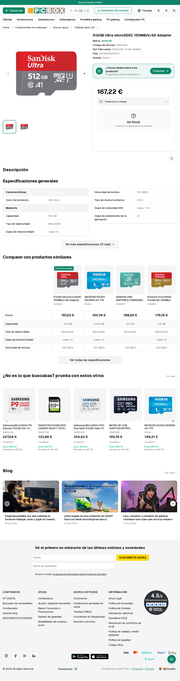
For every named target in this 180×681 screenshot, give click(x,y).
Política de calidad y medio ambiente (124, 633)
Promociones (25, 19)
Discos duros (61, 27)
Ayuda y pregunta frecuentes (54, 603)
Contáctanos (45, 598)
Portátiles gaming (91, 19)
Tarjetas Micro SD (85, 27)
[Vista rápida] (58, 290)
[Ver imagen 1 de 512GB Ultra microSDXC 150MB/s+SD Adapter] (9, 126)
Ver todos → (171, 472)
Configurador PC (134, 19)
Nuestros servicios (84, 621)
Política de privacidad (121, 603)
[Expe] (75, 669)
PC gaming (113, 19)
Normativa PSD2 (118, 618)
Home (6, 27)
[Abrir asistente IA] (171, 659)
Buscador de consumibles (18, 603)
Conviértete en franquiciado (89, 616)
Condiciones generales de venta (88, 605)
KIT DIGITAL (9, 598)
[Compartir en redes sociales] (171, 158)
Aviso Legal (115, 598)
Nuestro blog (10, 613)
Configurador (10, 608)
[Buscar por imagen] (81, 10)
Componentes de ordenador (31, 27)
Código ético (116, 644)
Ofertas (7, 19)
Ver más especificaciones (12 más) (88, 244)
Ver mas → (171, 376)
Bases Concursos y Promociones (49, 610)
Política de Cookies (120, 608)
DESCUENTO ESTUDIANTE (17, 618)
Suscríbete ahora (132, 557)
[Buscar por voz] (88, 10)
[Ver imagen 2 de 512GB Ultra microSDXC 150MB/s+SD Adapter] (24, 126)
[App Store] (99, 656)
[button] (46, 73)
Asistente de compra (114, 10)
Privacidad (137, 668)
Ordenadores (67, 19)
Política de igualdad (120, 640)
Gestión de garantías (50, 616)
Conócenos (80, 598)
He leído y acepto (71, 574)
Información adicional (121, 613)
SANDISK (106, 40)
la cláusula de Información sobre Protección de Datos (79, 574)
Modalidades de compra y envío (52, 623)
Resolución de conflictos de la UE (125, 624)
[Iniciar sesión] (158, 10)
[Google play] (80, 656)
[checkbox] (32, 573)
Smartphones (46, 19)
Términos (149, 668)
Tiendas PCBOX (82, 611)
